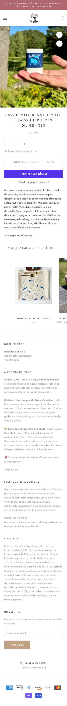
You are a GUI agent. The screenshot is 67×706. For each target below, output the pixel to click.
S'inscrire (17, 644)
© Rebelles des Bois (33, 662)
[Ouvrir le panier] (62, 18)
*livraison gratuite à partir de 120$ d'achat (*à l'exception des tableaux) (33, 5)
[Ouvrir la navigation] (5, 18)
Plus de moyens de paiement (33, 182)
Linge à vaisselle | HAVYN (33, 318)
